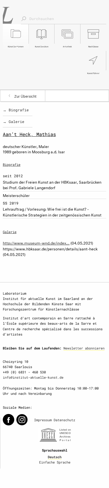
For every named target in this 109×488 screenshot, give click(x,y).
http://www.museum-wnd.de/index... (36, 242)
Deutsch (54, 457)
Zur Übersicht (25, 95)
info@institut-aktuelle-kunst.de (33, 377)
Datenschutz (64, 420)
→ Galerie (13, 121)
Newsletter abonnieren (84, 348)
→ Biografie (16, 110)
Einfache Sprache (54, 462)
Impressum (43, 420)
